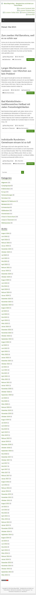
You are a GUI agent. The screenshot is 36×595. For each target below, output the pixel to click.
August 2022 (5, 342)
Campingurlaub (6, 185)
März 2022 (4, 354)
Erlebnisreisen (7, 163)
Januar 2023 (5, 326)
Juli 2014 (4, 541)
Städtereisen (7, 59)
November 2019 (6, 413)
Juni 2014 (4, 544)
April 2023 (4, 320)
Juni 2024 (4, 283)
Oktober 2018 (5, 447)
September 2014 (6, 534)
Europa (3, 192)
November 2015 (6, 497)
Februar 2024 (5, 292)
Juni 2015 (4, 509)
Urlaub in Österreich (9, 128)
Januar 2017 (5, 478)
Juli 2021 (4, 367)
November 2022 (6, 332)
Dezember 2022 (6, 329)
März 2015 (4, 519)
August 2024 (5, 280)
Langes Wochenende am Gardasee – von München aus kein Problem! (16, 71)
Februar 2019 (5, 438)
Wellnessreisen (6, 223)
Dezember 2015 (6, 494)
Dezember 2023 (6, 298)
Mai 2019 (4, 429)
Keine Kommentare (9, 93)
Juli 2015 (4, 506)
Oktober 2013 (5, 568)
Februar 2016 (5, 488)
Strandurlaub (5, 213)
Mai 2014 (4, 547)
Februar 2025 (5, 267)
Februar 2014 (5, 556)
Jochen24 (6, 90)
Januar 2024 (5, 295)
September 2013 (6, 572)
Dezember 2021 (6, 360)
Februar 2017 (5, 475)
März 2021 (4, 379)
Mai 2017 (4, 466)
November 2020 (6, 388)
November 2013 (6, 565)
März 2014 (4, 553)
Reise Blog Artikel (8, 56)
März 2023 (4, 323)
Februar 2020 (5, 407)
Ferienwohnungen (6, 195)
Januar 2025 (5, 270)
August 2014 (5, 537)
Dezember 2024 (6, 273)
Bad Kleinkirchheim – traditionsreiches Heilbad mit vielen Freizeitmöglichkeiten (15, 104)
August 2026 (5, 233)
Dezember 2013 (6, 562)
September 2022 (6, 339)
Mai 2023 (4, 317)
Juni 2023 (4, 314)
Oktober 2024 (5, 277)
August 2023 (5, 308)
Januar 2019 (5, 441)
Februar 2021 (5, 382)
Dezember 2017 (6, 457)
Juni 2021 (4, 370)
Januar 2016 (5, 491)
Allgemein (4, 182)
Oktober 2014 (5, 531)
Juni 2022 (4, 348)
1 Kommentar (17, 59)
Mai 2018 (4, 454)
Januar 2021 (5, 385)
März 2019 (4, 435)
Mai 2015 (4, 513)
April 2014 (4, 550)
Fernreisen (4, 198)
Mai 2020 (4, 401)
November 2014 (6, 528)
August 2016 (5, 482)
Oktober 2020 (5, 391)
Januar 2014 (5, 559)
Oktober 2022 (5, 336)
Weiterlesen (30, 59)
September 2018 (6, 450)
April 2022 (4, 351)
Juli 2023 (4, 311)
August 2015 (5, 503)
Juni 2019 (4, 426)
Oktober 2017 (5, 460)
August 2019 (5, 419)
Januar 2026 (5, 246)
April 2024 (4, 289)
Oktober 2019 (5, 416)
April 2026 (4, 239)
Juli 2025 (4, 255)
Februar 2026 (5, 242)
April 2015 (4, 516)
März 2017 (4, 472)
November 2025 (6, 249)
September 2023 (6, 305)
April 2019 (4, 432)
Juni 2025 (4, 258)
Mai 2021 (4, 373)
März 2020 (4, 404)
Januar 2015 (5, 525)
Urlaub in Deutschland (8, 216)
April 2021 (4, 376)
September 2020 (6, 395)
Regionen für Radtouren (8, 201)
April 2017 (4, 469)
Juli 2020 (4, 398)
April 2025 (4, 264)
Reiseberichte (26, 90)
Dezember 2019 (6, 410)
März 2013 (4, 575)
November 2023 (6, 301)
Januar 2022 (5, 357)
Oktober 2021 (5, 364)
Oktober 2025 (5, 252)
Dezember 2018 (6, 444)
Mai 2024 (4, 286)
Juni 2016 (4, 485)
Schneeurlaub (5, 207)
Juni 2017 (4, 463)
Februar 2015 (5, 522)
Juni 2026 (4, 236)
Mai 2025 (4, 261)
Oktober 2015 (5, 500)
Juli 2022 (4, 345)
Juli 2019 (4, 423)
